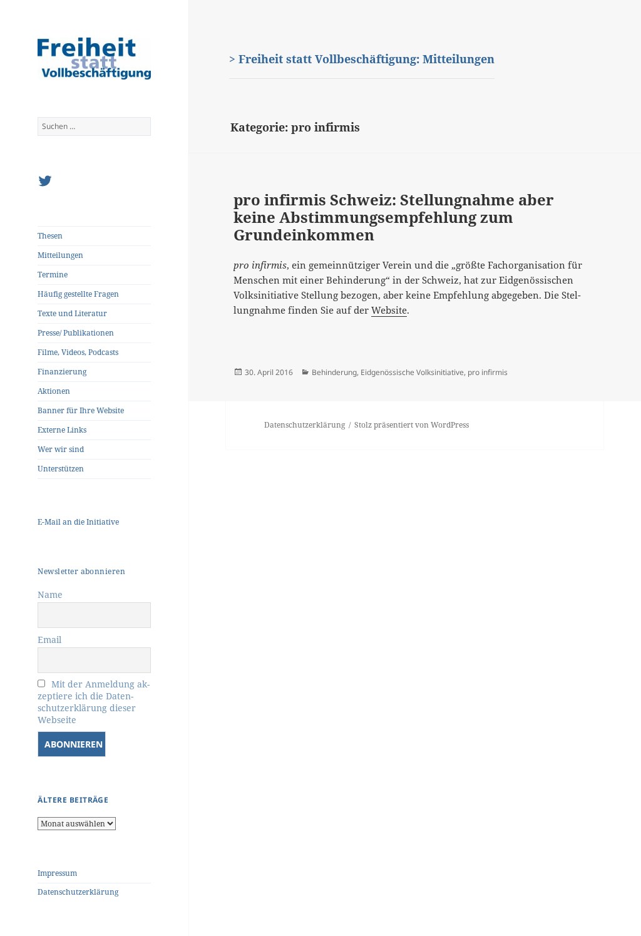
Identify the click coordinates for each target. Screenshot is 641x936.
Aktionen (54, 391)
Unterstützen (61, 468)
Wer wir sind (61, 449)
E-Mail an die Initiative (78, 522)
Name (50, 594)
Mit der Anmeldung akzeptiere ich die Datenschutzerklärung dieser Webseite (94, 702)
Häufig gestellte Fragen (78, 294)
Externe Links (62, 429)
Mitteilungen (60, 255)
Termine (53, 274)
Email (49, 639)
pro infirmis (488, 372)
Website (389, 310)
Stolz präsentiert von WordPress (411, 424)
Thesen (50, 235)
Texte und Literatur (72, 313)
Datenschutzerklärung (78, 892)
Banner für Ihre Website (81, 410)
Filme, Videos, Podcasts (78, 352)
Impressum (57, 873)
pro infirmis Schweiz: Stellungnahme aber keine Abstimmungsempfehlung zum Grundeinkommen (393, 216)
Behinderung (334, 372)
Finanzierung (62, 371)
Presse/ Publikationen (76, 332)
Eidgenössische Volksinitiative (412, 372)
